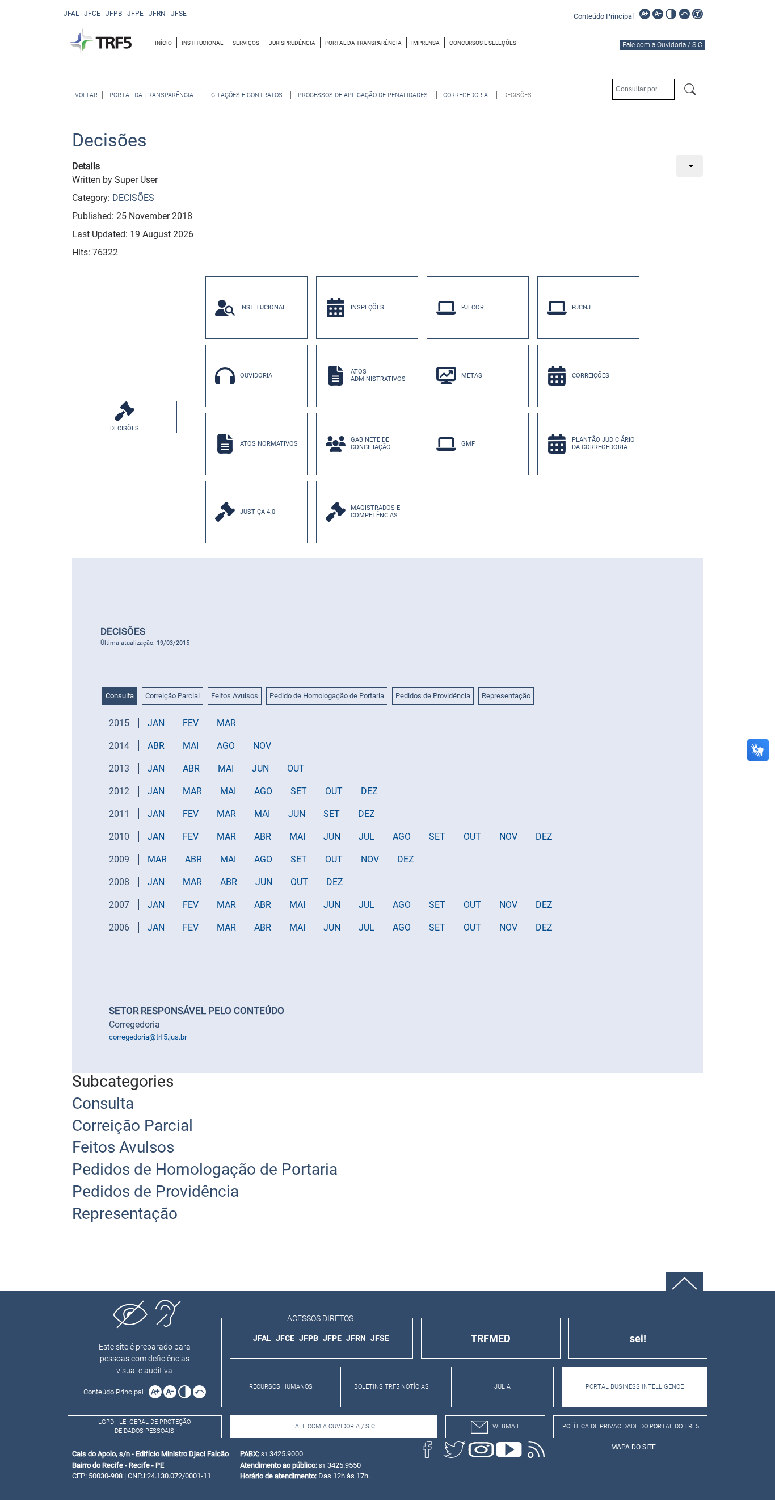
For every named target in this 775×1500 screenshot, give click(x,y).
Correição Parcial (172, 696)
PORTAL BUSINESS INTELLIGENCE (635, 1386)
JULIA (502, 1386)
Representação (506, 696)
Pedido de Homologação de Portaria (326, 696)
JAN (156, 723)
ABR (156, 745)
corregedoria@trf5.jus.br (148, 1037)
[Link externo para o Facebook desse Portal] (427, 1449)
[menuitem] (163, 42)
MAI (191, 745)
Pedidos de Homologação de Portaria (205, 1169)
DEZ (369, 791)
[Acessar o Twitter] (454, 1449)
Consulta (120, 696)
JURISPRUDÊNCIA (292, 43)
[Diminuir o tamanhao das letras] (657, 14)
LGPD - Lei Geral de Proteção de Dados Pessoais (144, 1426)
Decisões (109, 140)
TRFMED (491, 1338)
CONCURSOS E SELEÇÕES (482, 43)
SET (298, 791)
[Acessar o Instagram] (481, 1449)
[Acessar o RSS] (536, 1449)
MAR (226, 723)
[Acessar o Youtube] (509, 1449)
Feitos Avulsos (234, 696)
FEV (191, 723)
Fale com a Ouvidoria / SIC (662, 45)
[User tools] (689, 166)
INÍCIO (163, 43)
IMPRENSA (425, 43)
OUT (296, 768)
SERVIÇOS (246, 43)
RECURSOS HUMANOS (281, 1386)
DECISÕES (133, 197)
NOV (262, 745)
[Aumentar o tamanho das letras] (644, 14)
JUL (366, 836)
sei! (638, 1338)
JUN (260, 768)
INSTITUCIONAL (202, 43)
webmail (506, 1426)
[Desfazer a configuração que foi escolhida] (684, 14)
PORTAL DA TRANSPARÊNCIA (363, 43)
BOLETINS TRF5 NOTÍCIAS (391, 1386)
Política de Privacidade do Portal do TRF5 (630, 1426)
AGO (226, 745)
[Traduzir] (697, 14)
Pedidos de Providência (432, 696)
